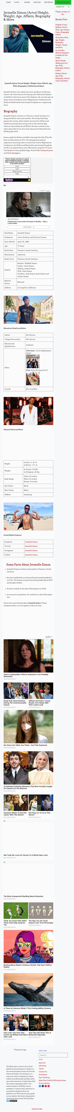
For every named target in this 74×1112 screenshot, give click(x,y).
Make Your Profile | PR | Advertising (52, 1080)
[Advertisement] (28, 68)
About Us (42, 1063)
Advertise (42, 1066)
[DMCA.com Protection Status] (11, 1101)
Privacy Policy (44, 1083)
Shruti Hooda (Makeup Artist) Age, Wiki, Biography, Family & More (63, 65)
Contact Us (60, 7)
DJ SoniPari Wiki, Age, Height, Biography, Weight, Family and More (62, 42)
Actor (16, 2)
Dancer (27, 2)
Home (8, 2)
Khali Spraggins (13, 153)
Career (41, 1069)
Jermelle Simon (31, 542)
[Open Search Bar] (68, 7)
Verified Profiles (62, 2)
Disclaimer (43, 1074)
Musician (37, 2)
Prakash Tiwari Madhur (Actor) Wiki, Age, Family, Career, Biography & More (62, 30)
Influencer (48, 2)
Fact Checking (44, 1077)
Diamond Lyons (47, 150)
